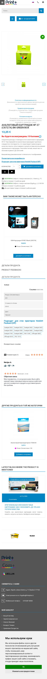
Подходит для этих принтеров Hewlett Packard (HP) (21, 162)
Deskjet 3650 (38, 330)
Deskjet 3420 (28, 327)
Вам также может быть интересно (22, 196)
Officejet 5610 (8, 336)
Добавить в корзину (33, 166)
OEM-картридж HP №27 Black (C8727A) (23, 240)
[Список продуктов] (12, 172)
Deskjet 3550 (18, 330)
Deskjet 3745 (8, 333)
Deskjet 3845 (18, 333)
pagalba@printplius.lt (27, 595)
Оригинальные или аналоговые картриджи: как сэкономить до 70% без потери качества (22, 507)
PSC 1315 (18, 336)
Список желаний (9, 622)
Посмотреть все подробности (13, 158)
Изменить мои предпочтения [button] (23, 671)
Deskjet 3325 (18, 327)
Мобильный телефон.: (19, 601)
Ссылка (32, 290)
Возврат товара (8, 625)
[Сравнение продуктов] (5, 172)
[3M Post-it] (14, 536)
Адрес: (23, 590)
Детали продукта (11, 265)
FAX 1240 (27, 333)
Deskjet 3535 (8, 330)
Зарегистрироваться (10, 619)
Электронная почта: (20, 595)
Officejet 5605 (36, 333)
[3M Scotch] (32, 536)
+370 (28, 601)
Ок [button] (23, 667)
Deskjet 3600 (28, 330)
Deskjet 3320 (8, 327)
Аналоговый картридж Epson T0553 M (23, 443)
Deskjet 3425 (38, 327)
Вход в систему (8, 616)
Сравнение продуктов (10, 628)
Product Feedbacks (11, 270)
